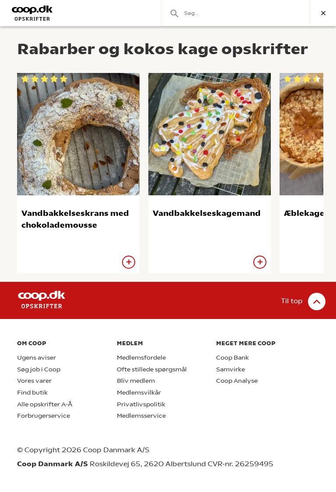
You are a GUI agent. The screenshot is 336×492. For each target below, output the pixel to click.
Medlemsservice (141, 415)
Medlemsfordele (141, 357)
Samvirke (230, 369)
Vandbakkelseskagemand (207, 213)
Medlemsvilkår (139, 392)
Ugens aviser (36, 357)
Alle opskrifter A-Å (44, 404)
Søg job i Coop (38, 369)
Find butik (32, 392)
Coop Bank (232, 357)
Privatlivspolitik (141, 404)
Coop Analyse (237, 381)
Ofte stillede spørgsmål (152, 369)
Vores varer (34, 381)
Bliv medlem (136, 381)
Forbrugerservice (43, 415)
